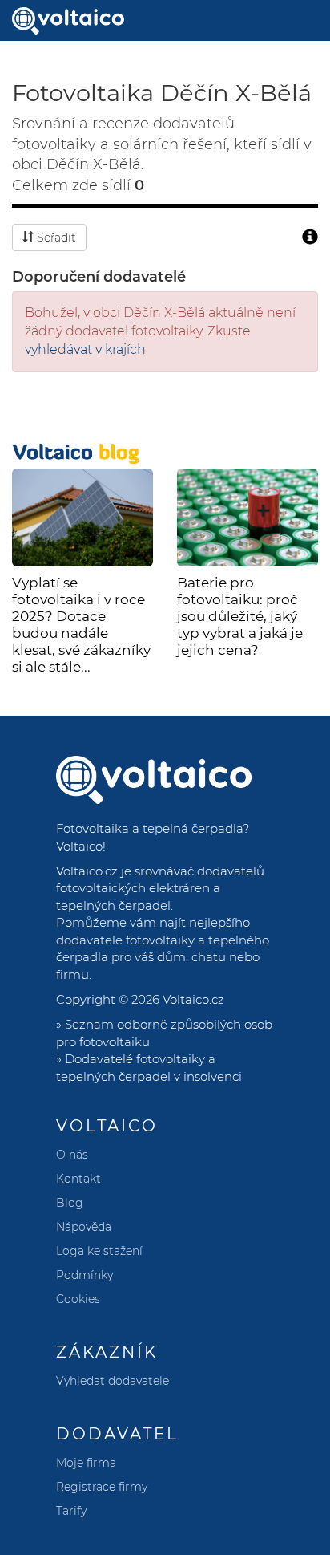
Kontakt (78, 1178)
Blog (69, 1203)
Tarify (71, 1511)
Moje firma (86, 1463)
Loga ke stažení (99, 1251)
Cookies (78, 1299)
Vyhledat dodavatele (112, 1381)
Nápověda (83, 1227)
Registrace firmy (101, 1487)
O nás (72, 1154)
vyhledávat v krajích (85, 349)
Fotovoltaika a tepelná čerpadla (149, 828)
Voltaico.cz (193, 999)
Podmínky (84, 1275)
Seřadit (55, 237)
